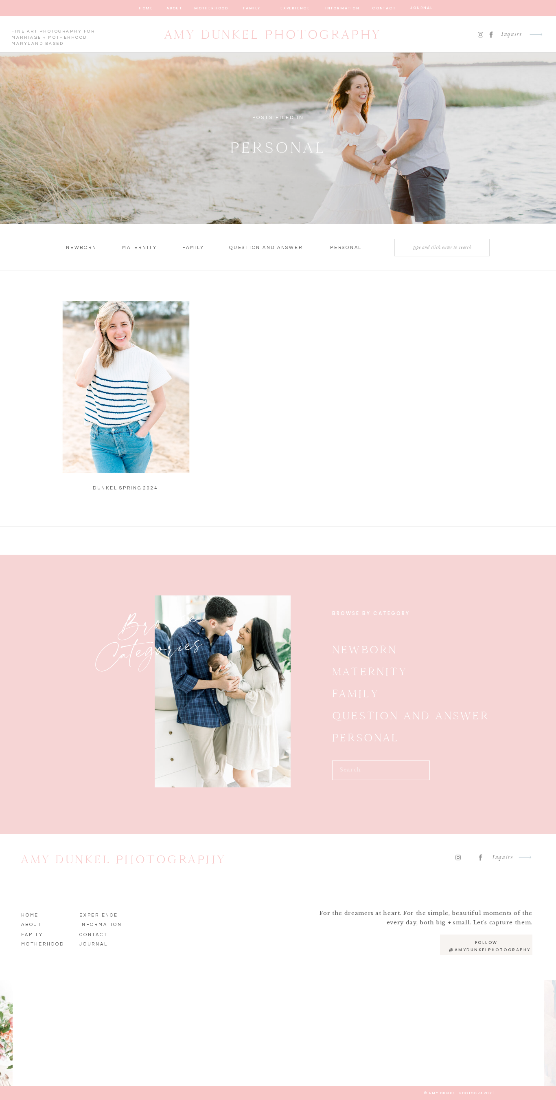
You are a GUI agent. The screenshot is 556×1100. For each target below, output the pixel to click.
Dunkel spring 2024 (125, 488)
